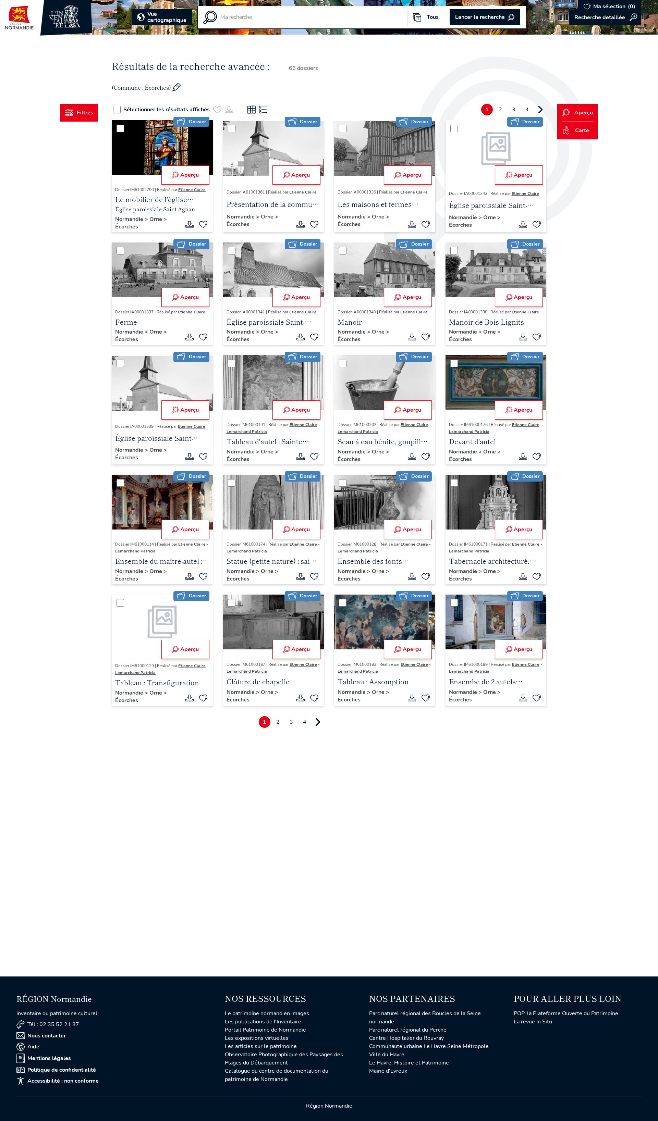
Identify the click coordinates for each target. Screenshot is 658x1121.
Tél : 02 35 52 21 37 (53, 1024)
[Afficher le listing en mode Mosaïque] (251, 109)
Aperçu (189, 175)
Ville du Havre (386, 1054)
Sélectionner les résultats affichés (166, 109)
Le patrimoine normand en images (267, 1013)
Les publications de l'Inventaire (263, 1021)
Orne (156, 219)
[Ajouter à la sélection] (203, 224)
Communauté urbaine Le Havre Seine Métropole (429, 1046)
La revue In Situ (533, 1021)
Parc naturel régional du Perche (408, 1030)
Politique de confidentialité (61, 1070)
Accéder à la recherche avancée (605, 17)
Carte (582, 130)
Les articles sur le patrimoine (261, 1046)
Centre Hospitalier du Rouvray (406, 1038)
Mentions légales (49, 1058)
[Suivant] (540, 109)
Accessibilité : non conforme (63, 1081)
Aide (33, 1046)
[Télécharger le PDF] (189, 224)
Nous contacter (46, 1035)
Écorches (126, 227)
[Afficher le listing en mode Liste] (263, 109)
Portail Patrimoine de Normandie (265, 1030)
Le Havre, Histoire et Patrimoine (409, 1063)
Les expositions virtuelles (257, 1038)
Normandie (130, 219)
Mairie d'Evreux (388, 1071)
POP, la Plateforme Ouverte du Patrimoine (566, 1013)
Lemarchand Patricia (247, 431)
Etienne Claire (192, 189)
